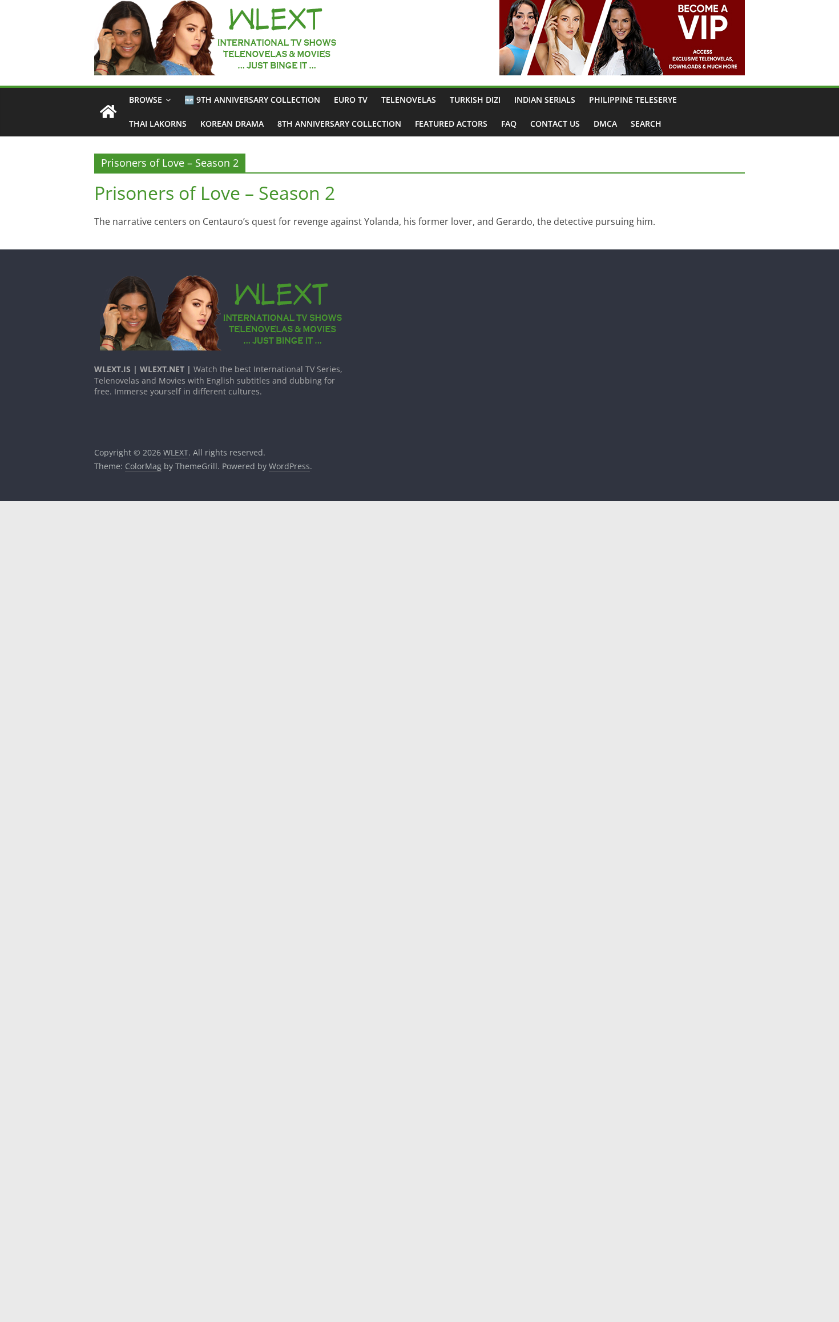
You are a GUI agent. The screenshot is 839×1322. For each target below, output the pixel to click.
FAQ (509, 123)
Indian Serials (544, 99)
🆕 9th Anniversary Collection (252, 99)
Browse (145, 99)
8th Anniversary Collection (339, 123)
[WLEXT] (108, 112)
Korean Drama (232, 123)
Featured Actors (451, 123)
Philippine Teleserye (633, 99)
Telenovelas (408, 99)
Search (646, 123)
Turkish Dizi (475, 99)
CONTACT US (555, 123)
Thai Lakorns (158, 123)
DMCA (605, 123)
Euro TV (351, 99)
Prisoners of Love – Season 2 (214, 192)
